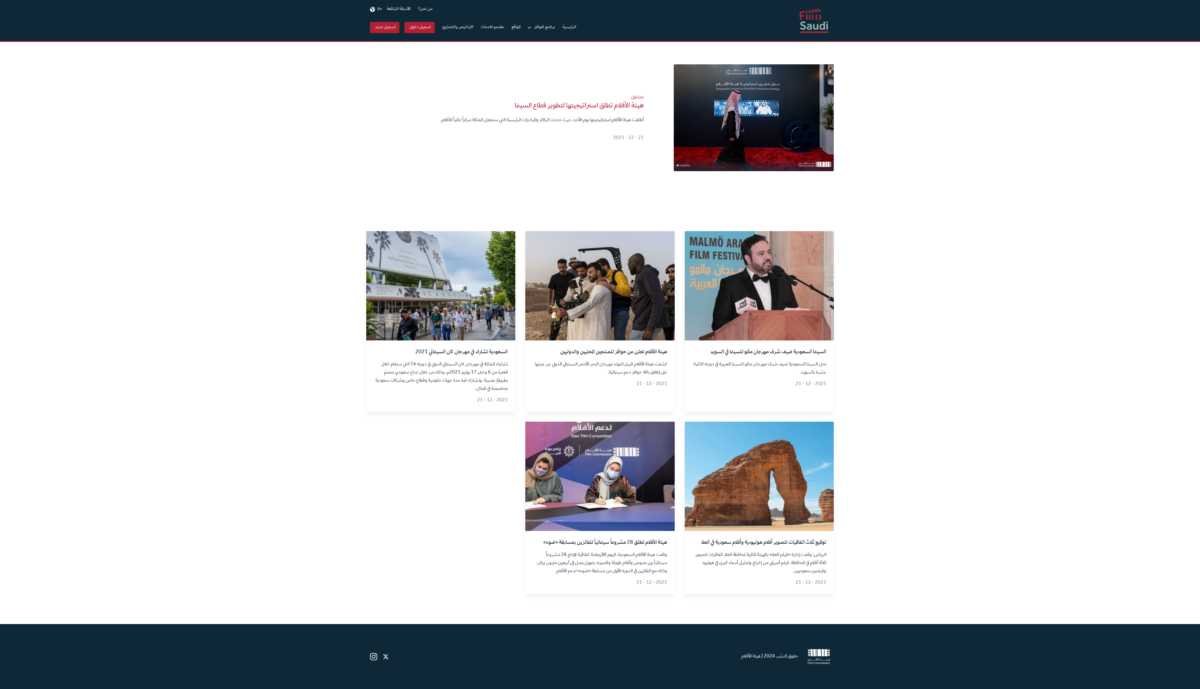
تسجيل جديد (385, 27)
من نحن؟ (425, 9)
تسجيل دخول (420, 27)
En (380, 9)
